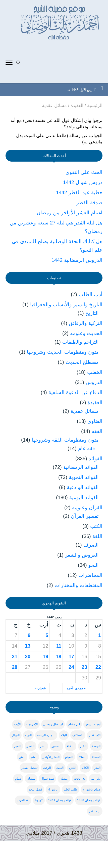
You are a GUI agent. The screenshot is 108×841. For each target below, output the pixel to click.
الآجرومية (32, 724)
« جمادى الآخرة (76, 688)
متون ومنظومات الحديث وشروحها (63, 352)
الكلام (85, 768)
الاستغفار (94, 735)
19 (45, 656)
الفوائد (95, 458)
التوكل (16, 735)
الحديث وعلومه (86, 333)
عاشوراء (53, 789)
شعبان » (40, 688)
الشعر (30, 746)
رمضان (64, 778)
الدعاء (70, 746)
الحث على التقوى (84, 172)
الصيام (69, 757)
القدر (97, 768)
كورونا (39, 800)
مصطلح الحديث (82, 362)
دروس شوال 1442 (82, 182)
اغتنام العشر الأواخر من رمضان (69, 212)
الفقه (97, 431)
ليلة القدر (94, 811)
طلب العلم (70, 789)
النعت (60, 768)
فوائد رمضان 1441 (60, 800)
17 (71, 656)
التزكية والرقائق (85, 323)
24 (71, 667)
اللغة (97, 536)
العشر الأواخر (51, 757)
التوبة (28, 735)
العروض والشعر (82, 555)
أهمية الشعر (92, 724)
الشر (43, 746)
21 (14, 656)
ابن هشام (74, 724)
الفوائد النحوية (84, 477)
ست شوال (47, 778)
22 (98, 667)
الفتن (22, 757)
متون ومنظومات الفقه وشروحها (65, 440)
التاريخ (92, 313)
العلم (34, 757)
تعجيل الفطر (29, 768)
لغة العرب (23, 800)
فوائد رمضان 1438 (88, 800)
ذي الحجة (79, 778)
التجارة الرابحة (46, 735)
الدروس (94, 382)
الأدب (17, 724)
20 (27, 656)
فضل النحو (35, 789)
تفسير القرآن (85, 516)
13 (27, 646)
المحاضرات (90, 575)
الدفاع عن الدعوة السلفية (75, 392)
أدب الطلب (90, 294)
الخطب (94, 372)
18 (58, 656)
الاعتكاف (77, 735)
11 (58, 646)
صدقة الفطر (89, 202)
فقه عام (86, 448)
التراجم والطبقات (80, 342)
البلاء (64, 735)
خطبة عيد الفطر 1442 (79, 192)
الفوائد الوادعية (83, 487)
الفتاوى (94, 421)
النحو (93, 565)
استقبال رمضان (53, 724)
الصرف (91, 545)
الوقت (47, 768)
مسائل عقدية (85, 411)
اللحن (72, 768)
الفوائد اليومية (84, 497)
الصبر (17, 746)
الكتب (96, 526)
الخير (83, 746)
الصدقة (96, 757)
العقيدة (95, 402)
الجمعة (96, 746)
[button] (102, 807)
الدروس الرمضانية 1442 (76, 260)
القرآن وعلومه (87, 507)
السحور (56, 746)
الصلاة (82, 757)
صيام (18, 778)
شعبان (31, 778)
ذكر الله (95, 778)
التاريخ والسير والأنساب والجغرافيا (66, 304)
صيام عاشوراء (91, 789)
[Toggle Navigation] (9, 63)
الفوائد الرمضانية (81, 467)
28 (14, 667)
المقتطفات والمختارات (78, 585)
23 (84, 667)
